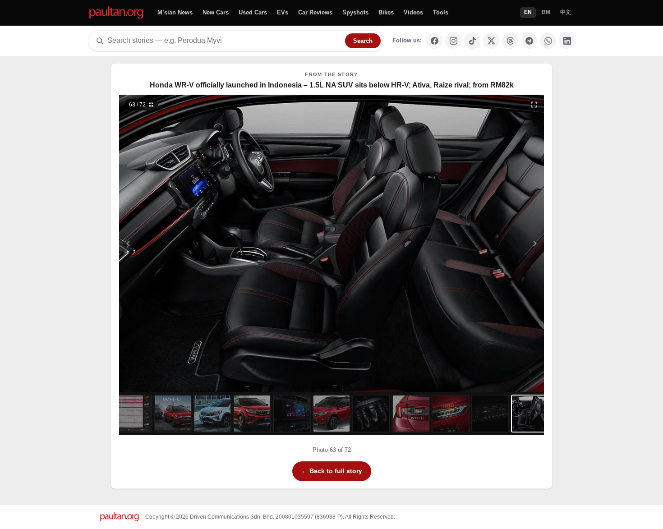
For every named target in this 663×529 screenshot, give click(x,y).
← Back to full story (331, 470)
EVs (282, 12)
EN (528, 12)
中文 (565, 12)
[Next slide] (491, 243)
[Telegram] (529, 40)
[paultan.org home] (116, 13)
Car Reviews (315, 12)
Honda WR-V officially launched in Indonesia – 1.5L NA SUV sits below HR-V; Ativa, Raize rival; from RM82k (332, 85)
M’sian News (175, 12)
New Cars (216, 12)
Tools (440, 12)
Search (363, 40)
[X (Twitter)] (491, 40)
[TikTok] (472, 40)
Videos (413, 12)
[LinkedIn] (567, 40)
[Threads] (510, 40)
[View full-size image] (534, 105)
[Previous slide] (172, 243)
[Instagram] (453, 40)
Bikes (386, 12)
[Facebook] (434, 40)
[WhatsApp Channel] (548, 40)
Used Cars (253, 12)
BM (546, 12)
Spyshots (355, 12)
